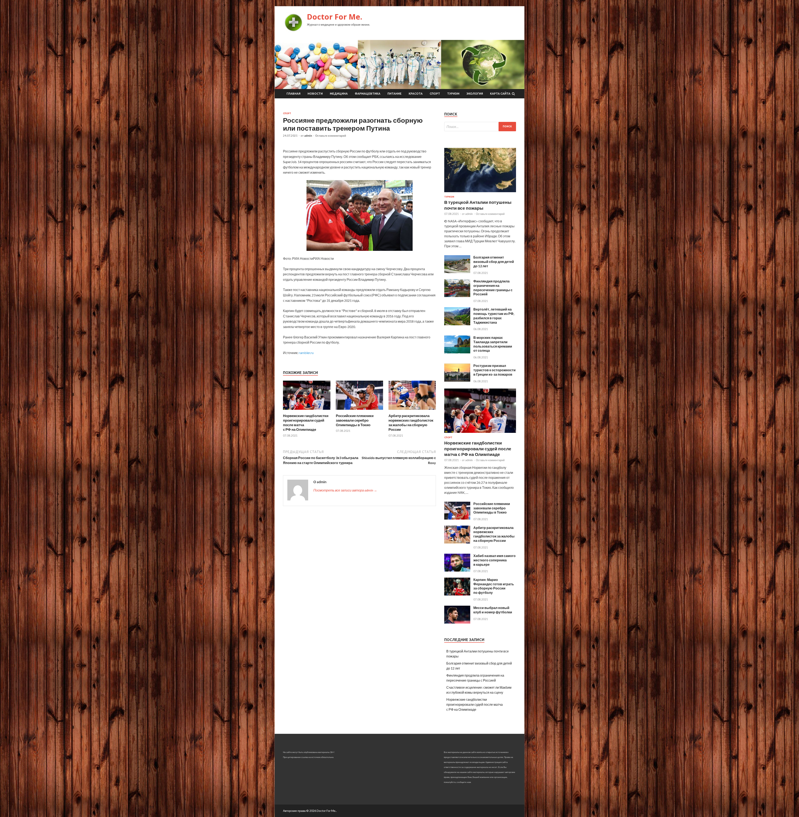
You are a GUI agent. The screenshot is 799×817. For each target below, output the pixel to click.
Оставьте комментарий (330, 135)
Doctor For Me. (334, 17)
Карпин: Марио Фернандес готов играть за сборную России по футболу (493, 586)
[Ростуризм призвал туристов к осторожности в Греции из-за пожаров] (457, 380)
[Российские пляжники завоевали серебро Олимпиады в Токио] (359, 411)
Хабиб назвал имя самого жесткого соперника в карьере (494, 560)
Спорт (435, 93)
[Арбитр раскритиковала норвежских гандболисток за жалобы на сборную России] (412, 411)
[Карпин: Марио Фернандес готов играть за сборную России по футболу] (457, 594)
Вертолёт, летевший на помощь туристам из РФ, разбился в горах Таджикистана (493, 315)
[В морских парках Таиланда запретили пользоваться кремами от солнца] (457, 352)
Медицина (339, 93)
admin (308, 135)
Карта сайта (500, 93)
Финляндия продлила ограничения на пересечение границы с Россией (492, 287)
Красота (416, 93)
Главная (293, 93)
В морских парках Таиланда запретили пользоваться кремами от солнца (492, 343)
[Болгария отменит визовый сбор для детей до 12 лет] (457, 272)
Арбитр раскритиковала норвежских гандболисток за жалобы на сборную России (410, 422)
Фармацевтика (367, 93)
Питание (394, 93)
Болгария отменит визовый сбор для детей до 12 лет (493, 261)
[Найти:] (480, 126)
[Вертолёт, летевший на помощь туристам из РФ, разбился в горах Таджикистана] (457, 324)
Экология (474, 93)
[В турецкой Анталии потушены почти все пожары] (480, 193)
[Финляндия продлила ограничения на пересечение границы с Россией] (457, 296)
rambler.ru (306, 353)
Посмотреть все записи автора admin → (345, 490)
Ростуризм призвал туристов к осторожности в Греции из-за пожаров (494, 370)
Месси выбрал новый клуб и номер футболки (492, 610)
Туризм (453, 93)
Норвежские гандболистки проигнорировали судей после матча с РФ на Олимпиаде (477, 448)
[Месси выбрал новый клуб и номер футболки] (457, 622)
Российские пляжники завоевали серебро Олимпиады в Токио (354, 420)
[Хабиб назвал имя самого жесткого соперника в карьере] (457, 570)
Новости (315, 93)
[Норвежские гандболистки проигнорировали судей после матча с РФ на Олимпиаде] (306, 411)
